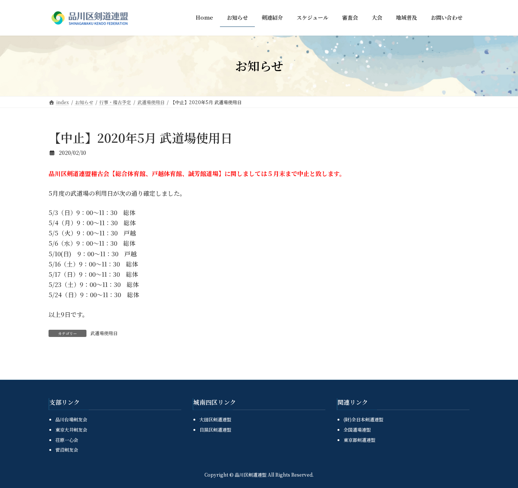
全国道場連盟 (357, 429)
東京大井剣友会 (71, 429)
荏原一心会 (66, 440)
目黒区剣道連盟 (215, 429)
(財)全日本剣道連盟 (363, 419)
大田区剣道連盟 (215, 419)
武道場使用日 (104, 333)
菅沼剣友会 (66, 449)
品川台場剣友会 (71, 419)
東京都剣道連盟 (359, 440)
